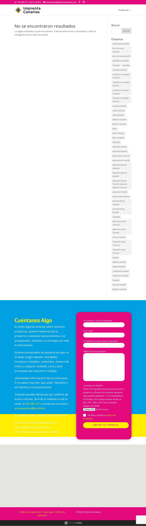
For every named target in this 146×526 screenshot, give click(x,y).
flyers (114, 128)
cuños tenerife (118, 115)
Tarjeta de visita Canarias (118, 243)
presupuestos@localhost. (30, 408)
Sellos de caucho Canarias (119, 223)
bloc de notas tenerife (121, 56)
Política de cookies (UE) (30, 512)
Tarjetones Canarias (120, 271)
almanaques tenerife (120, 44)
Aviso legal (48, 512)
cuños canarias (118, 110)
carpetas (126, 65)
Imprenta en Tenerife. (121, 160)
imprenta (116, 142)
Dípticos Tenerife (119, 124)
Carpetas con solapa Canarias (120, 76)
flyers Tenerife (118, 138)
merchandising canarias (118, 203)
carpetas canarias (119, 70)
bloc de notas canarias (118, 50)
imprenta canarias (119, 151)
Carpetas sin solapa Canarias (120, 92)
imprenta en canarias (121, 156)
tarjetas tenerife (118, 266)
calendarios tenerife (120, 61)
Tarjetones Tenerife (120, 276)
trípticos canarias (119, 289)
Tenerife (115, 280)
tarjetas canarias (119, 262)
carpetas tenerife (119, 106)
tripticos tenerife (119, 285)
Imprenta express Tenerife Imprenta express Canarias (119, 184)
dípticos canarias (119, 119)
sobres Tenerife (118, 237)
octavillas (116, 217)
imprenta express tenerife (119, 174)
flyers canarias (118, 133)
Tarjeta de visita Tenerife (118, 251)
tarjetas (115, 257)
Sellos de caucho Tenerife (119, 231)
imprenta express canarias (119, 166)
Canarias (116, 65)
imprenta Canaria (119, 147)
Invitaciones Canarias (121, 196)
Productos (123, 10)
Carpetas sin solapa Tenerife (120, 100)
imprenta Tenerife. (119, 192)
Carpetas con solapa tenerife (120, 84)
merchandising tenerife (118, 211)
